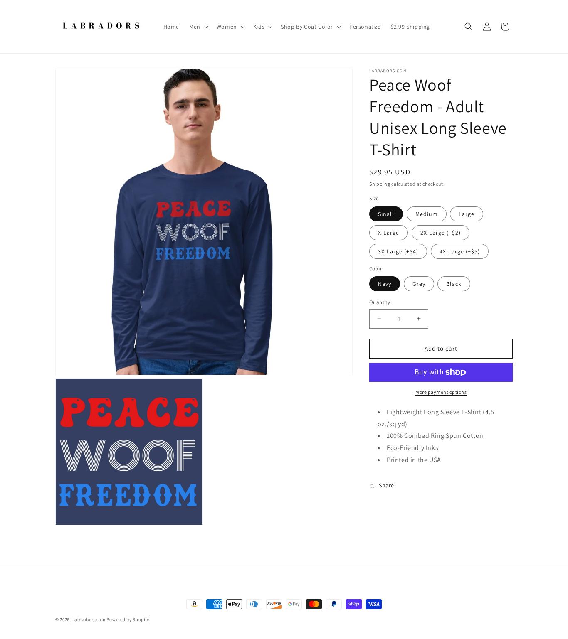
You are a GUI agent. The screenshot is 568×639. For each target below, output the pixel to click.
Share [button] (386, 485)
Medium (426, 214)
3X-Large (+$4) (398, 251)
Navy (384, 284)
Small (386, 214)
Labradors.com (89, 619)
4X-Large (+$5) (460, 251)
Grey (418, 284)
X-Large (388, 232)
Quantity (379, 302)
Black (454, 284)
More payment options (441, 392)
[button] (198, 26)
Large (466, 214)
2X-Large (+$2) (440, 232)
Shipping (379, 184)
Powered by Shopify (127, 619)
